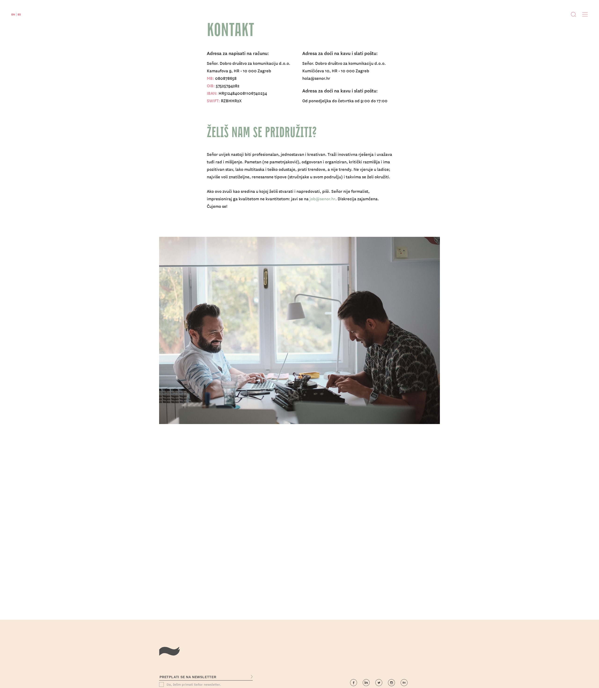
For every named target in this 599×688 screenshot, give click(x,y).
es (19, 14)
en (13, 14)
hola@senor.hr (316, 78)
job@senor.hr (322, 198)
